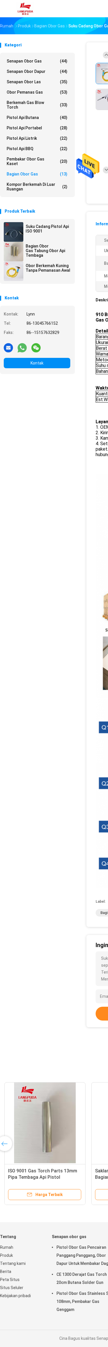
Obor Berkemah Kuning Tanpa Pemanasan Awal (48, 268)
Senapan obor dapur (37, 71)
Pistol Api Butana (37, 117)
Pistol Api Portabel (37, 128)
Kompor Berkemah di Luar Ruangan (37, 186)
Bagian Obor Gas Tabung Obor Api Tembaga (45, 251)
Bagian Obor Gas (37, 174)
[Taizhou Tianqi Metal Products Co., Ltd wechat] (36, 347)
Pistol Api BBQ (37, 148)
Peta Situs (10, 1279)
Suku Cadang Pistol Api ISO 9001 (47, 228)
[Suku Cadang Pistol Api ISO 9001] (13, 232)
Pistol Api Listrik (37, 138)
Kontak (37, 363)
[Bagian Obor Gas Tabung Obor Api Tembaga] (13, 251)
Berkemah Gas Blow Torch (37, 104)
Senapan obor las (37, 82)
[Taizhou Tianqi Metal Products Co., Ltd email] (8, 347)
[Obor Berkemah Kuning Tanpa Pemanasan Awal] (13, 271)
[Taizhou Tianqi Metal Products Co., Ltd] (25, 9)
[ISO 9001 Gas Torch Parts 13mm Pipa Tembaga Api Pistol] (45, 1122)
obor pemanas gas (37, 92)
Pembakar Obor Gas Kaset (37, 161)
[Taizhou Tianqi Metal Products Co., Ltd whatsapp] (22, 347)
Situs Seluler (11, 1287)
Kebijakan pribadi (15, 1295)
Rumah (6, 1247)
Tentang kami (13, 1263)
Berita (5, 1271)
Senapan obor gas (37, 61)
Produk (6, 1255)
